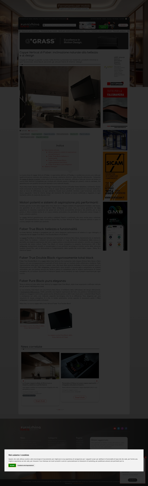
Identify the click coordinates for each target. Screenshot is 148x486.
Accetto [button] (12, 465)
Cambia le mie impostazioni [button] (26, 465)
